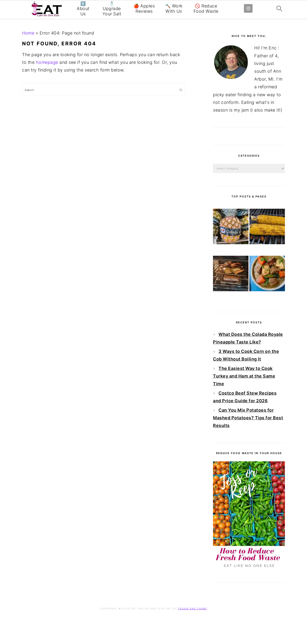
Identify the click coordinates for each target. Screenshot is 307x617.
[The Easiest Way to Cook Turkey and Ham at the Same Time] (230, 275)
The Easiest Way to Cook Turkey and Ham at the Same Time (244, 376)
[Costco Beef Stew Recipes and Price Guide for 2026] (267, 275)
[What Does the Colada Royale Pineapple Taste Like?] (230, 228)
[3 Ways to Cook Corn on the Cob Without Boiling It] (267, 228)
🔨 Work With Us (174, 8)
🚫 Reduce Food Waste (206, 8)
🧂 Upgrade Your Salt (111, 8)
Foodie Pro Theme (192, 608)
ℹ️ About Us (83, 8)
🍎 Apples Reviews (144, 8)
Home (28, 33)
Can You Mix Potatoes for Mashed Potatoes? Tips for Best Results (248, 418)
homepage (47, 62)
